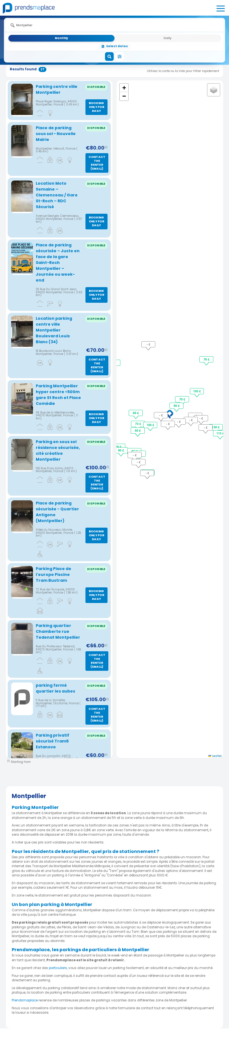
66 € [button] (136, 413)
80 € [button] (177, 405)
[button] (170, 414)
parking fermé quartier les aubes (55, 688)
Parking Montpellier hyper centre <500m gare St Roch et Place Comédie (58, 394)
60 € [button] (138, 430)
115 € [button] (220, 433)
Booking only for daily (96, 107)
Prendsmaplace (25, 1000)
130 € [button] (216, 427)
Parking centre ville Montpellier (56, 89)
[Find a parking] (109, 56)
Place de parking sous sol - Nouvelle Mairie (56, 133)
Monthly (61, 38)
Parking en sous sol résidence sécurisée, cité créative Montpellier (58, 450)
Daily (167, 38)
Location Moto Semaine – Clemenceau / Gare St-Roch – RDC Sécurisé (57, 195)
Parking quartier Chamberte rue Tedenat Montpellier (58, 631)
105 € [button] (197, 391)
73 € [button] (138, 424)
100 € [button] (150, 425)
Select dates (117, 46)
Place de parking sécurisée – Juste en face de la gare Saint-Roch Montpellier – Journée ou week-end (58, 262)
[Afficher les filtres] (119, 56)
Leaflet (216, 756)
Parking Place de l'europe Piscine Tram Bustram (53, 574)
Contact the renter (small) (97, 163)
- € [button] (161, 415)
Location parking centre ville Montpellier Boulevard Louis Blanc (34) (54, 330)
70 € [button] (182, 399)
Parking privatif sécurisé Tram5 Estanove (52, 741)
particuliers (58, 968)
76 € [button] (206, 359)
